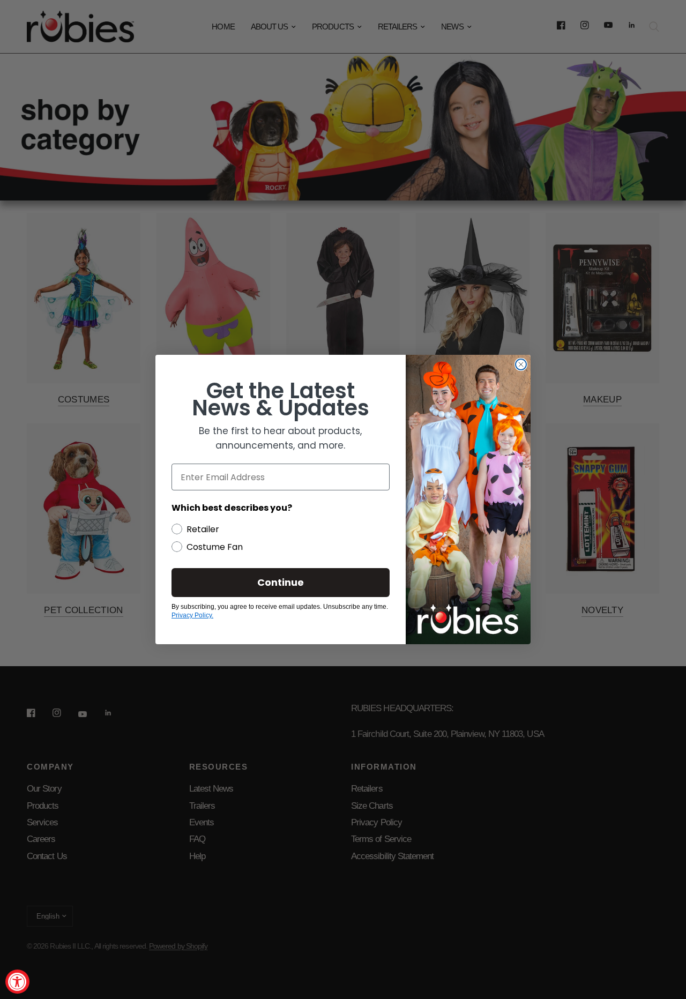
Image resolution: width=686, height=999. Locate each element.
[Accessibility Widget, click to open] (17, 982)
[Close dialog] (521, 364)
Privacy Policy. (192, 615)
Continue (280, 582)
